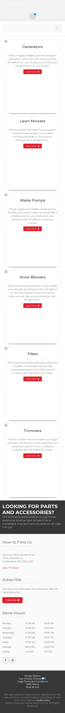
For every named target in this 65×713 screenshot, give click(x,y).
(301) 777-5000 (10, 568)
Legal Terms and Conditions (32, 681)
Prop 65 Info (32, 687)
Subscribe (11, 600)
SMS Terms (32, 684)
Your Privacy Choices (30, 678)
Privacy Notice (32, 675)
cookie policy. (43, 700)
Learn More (31, 71)
